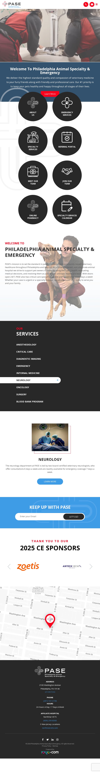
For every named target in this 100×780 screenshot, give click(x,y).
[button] (90, 566)
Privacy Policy (46, 746)
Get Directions (50, 692)
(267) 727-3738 (50, 701)
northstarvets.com (50, 728)
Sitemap (55, 746)
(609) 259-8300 (50, 720)
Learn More (42, 481)
